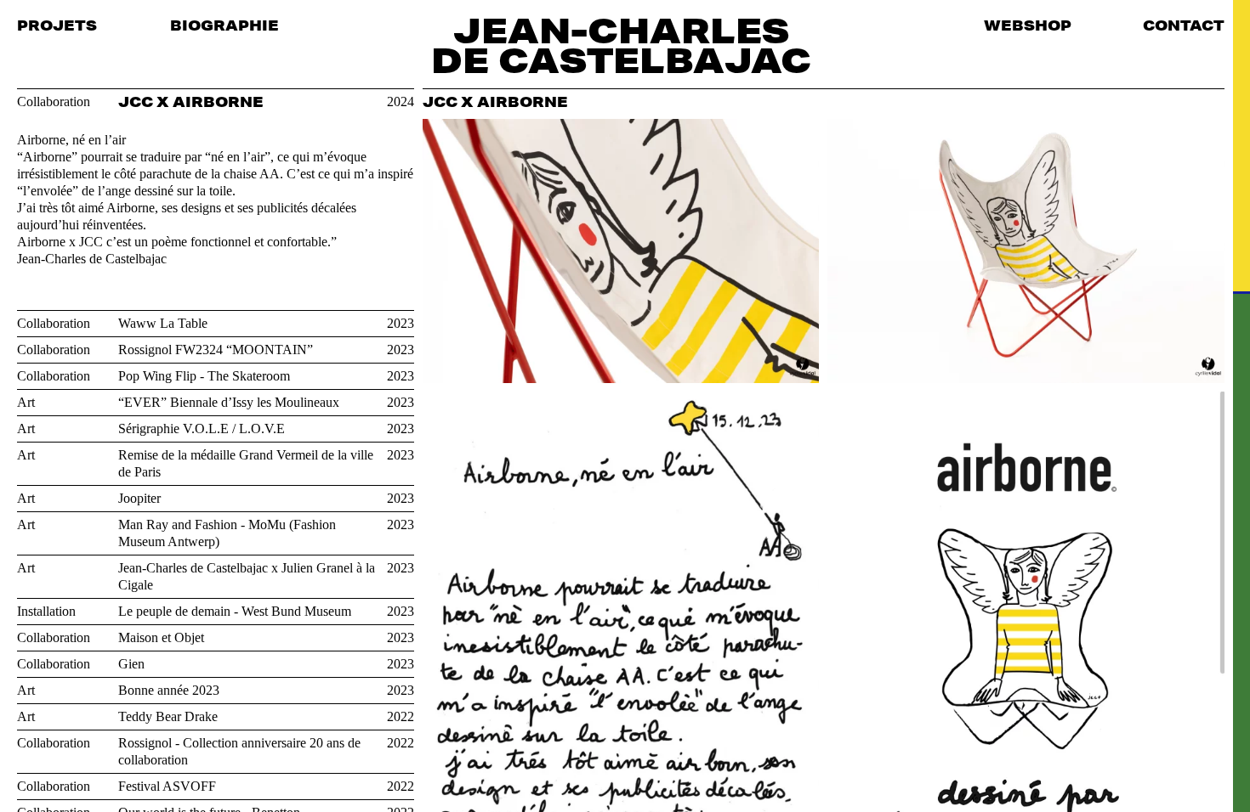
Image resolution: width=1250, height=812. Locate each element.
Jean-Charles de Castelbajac (621, 45)
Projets (57, 25)
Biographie (224, 25)
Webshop (1027, 25)
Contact (1183, 25)
